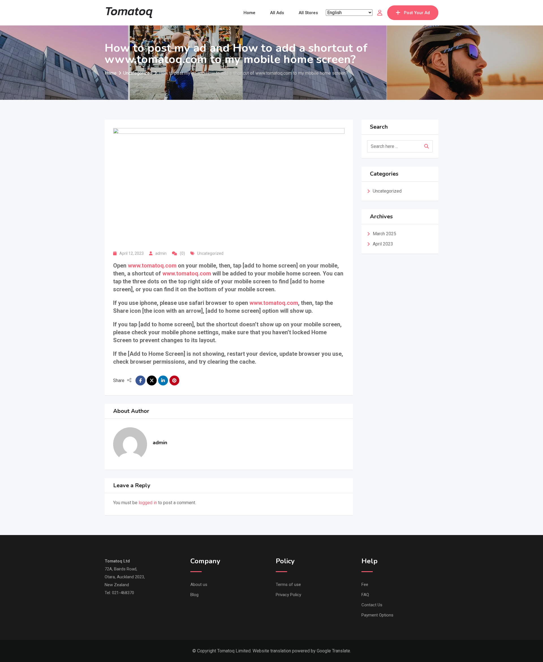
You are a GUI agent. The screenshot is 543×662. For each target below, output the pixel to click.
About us (198, 584)
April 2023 (383, 244)
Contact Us (371, 604)
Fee (364, 584)
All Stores (308, 12)
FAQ (365, 594)
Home (249, 12)
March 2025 (384, 233)
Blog (194, 594)
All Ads (277, 12)
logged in (148, 502)
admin (161, 253)
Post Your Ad (417, 12)
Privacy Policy (288, 594)
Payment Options (377, 615)
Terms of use (288, 584)
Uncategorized (210, 253)
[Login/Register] (379, 13)
